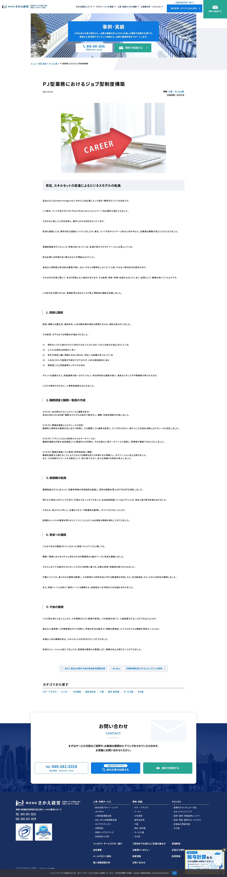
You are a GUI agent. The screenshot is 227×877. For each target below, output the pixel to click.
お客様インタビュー (141, 849)
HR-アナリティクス (103, 824)
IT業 (170, 91)
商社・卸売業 (113, 691)
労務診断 (99, 828)
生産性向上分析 (102, 836)
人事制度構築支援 (103, 815)
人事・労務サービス (102, 801)
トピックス (157, 6)
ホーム (33, 63)
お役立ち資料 (178, 849)
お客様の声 (145, 6)
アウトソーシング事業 (104, 6)
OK (174, 873)
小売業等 (77, 691)
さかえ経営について (84, 6)
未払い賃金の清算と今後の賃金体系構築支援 (85, 668)
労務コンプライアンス (104, 832)
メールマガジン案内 (102, 856)
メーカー (65, 691)
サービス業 (53, 63)
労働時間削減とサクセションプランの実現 (144, 668)
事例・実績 (42, 63)
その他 (140, 691)
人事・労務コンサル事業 (127, 6)
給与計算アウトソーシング (106, 807)
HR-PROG (99, 811)
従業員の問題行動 (182, 824)
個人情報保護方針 (101, 862)
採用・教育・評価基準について (187, 815)
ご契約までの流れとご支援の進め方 (149, 843)
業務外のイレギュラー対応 (185, 807)
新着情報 (136, 856)
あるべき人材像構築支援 (106, 820)
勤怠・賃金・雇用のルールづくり (187, 820)
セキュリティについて (183, 811)
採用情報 (176, 856)
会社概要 (97, 849)
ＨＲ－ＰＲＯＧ (50, 691)
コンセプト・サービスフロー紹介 (107, 843)
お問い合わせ (138, 862)
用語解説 (176, 843)
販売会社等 (90, 691)
